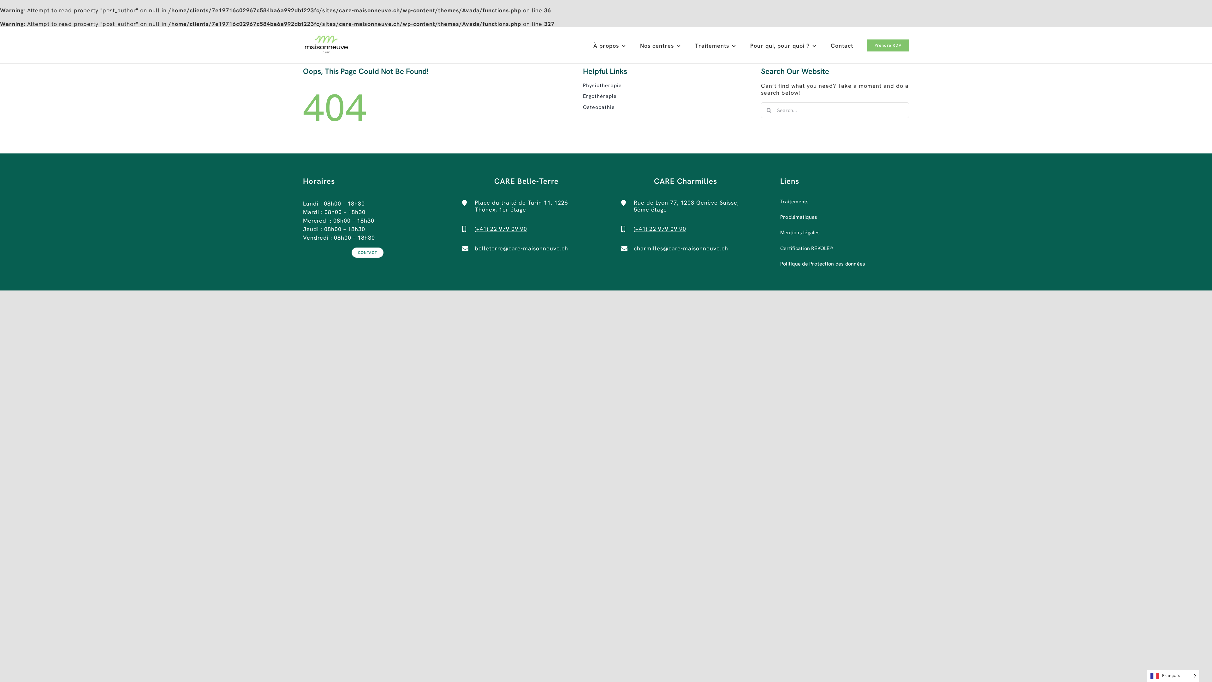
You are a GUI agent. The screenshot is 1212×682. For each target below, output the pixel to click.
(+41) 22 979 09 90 (501, 228)
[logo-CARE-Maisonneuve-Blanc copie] (326, 37)
